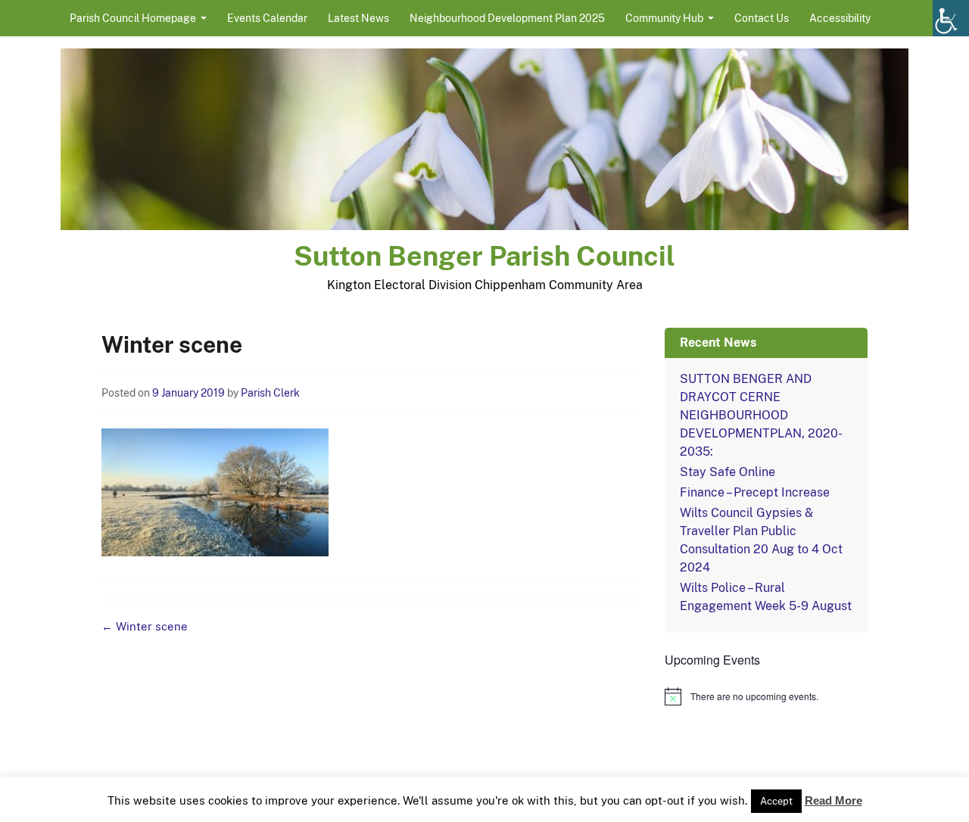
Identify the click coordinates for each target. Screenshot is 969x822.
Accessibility (840, 18)
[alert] (766, 696)
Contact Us (761, 18)
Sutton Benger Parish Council (484, 256)
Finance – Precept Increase (755, 492)
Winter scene (144, 626)
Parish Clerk (270, 393)
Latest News (358, 18)
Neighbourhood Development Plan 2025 (507, 18)
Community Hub (664, 18)
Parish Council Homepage (133, 18)
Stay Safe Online (727, 472)
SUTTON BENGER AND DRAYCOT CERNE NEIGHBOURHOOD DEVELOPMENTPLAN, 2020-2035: (761, 415)
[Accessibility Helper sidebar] (951, 18)
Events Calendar (267, 18)
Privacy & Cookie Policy (594, 805)
